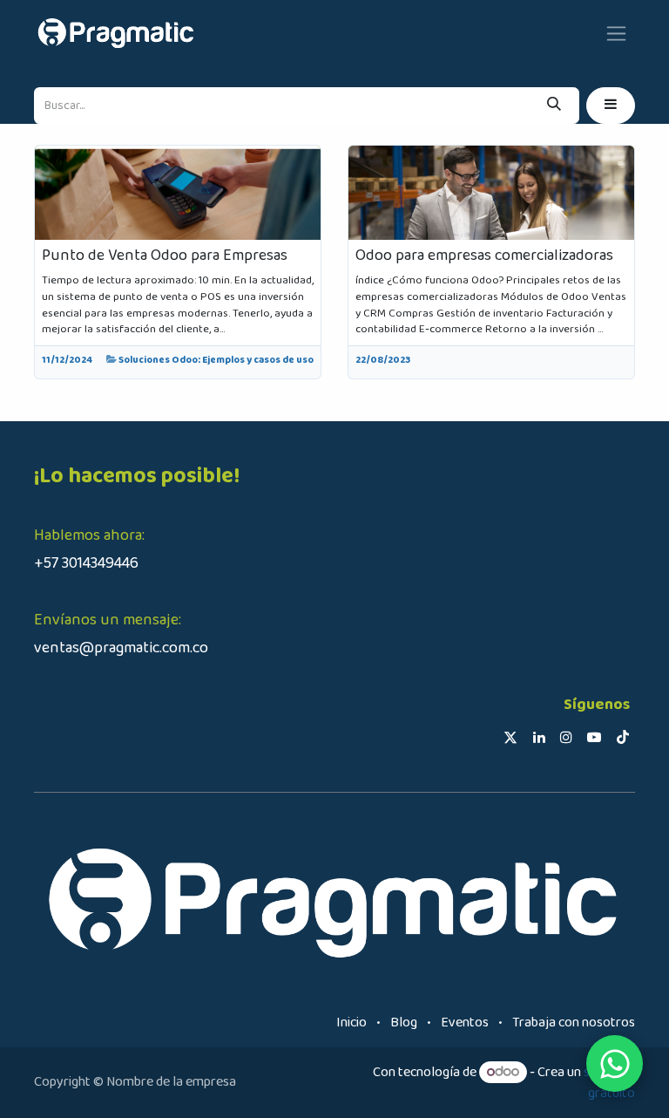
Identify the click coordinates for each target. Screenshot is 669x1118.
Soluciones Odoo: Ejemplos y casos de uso (216, 360)
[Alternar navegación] (616, 32)
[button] (610, 105)
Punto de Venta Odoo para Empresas (164, 256)
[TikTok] (622, 736)
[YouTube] (594, 736)
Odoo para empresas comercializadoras (484, 256)
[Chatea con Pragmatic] (614, 1063)
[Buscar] (554, 105)
